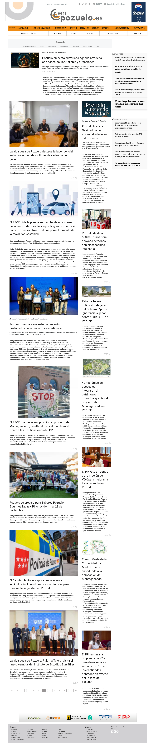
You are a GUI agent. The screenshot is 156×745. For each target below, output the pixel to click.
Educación (84, 28)
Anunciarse (90, 734)
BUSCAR (99, 4)
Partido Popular (87, 46)
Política (44, 730)
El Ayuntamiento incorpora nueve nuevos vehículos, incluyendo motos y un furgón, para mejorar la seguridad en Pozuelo (39, 584)
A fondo (45, 732)
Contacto (48, 4)
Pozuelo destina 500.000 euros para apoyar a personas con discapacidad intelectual (94, 241)
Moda (60, 735)
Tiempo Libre (15, 737)
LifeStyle (73, 28)
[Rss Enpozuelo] (89, 4)
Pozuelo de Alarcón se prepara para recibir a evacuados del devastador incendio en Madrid (130, 92)
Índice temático (92, 737)
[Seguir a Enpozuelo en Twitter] (82, 4)
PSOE (42, 46)
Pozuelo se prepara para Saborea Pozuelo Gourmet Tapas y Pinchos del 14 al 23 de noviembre (37, 506)
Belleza (29, 735)
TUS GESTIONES (113, 33)
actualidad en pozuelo (29, 46)
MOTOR (73, 33)
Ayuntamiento (52, 46)
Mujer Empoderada (121, 28)
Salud (44, 735)
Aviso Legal (114, 729)
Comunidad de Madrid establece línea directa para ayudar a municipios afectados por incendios (128, 125)
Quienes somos (60, 4)
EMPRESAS (89, 33)
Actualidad (23, 28)
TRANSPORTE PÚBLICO (28, 33)
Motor (44, 734)
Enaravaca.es (139, 28)
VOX (97, 46)
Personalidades (32, 732)
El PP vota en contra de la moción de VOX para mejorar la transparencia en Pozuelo (95, 479)
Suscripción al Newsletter (116, 4)
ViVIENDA (57, 33)
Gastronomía (60, 28)
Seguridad (76, 46)
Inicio (12, 28)
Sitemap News (91, 739)
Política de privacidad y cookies (120, 727)
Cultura (95, 28)
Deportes (105, 28)
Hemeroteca (91, 735)
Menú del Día (15, 734)
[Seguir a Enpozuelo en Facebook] (79, 4)
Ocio (59, 730)
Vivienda (45, 737)
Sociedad (30, 730)
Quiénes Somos (92, 732)
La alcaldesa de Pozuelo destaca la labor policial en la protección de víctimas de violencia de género (41, 155)
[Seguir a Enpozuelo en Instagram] (86, 4)
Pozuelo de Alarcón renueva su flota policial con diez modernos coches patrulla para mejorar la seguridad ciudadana (130, 154)
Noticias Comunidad (41, 28)
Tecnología (30, 737)
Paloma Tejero (64, 46)
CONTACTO (137, 33)
